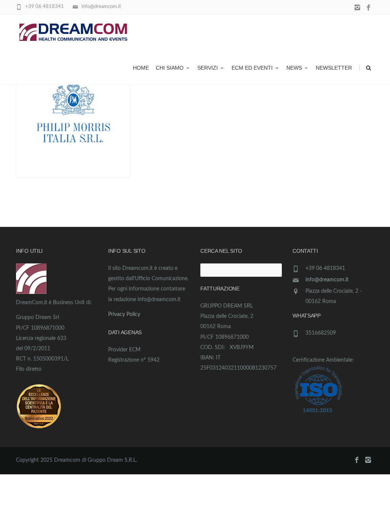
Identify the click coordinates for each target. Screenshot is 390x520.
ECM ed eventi (252, 68)
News (294, 68)
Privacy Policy (124, 314)
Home (141, 68)
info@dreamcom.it (326, 279)
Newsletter (334, 68)
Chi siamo (170, 68)
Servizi (207, 68)
